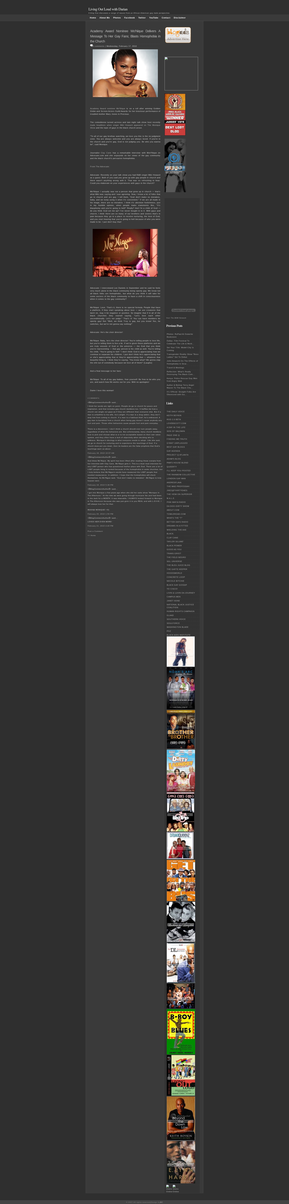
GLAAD (170, 615)
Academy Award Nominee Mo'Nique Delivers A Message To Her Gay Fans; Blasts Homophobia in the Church (125, 36)
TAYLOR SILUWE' (175, 542)
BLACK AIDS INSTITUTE (178, 635)
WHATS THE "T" (174, 518)
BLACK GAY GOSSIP (177, 585)
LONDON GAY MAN (176, 478)
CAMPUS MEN (174, 597)
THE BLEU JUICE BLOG (178, 565)
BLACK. (170, 534)
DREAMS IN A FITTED (177, 526)
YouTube (153, 18)
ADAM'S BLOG (174, 459)
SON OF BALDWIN (176, 431)
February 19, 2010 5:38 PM (100, 485)
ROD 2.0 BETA (174, 419)
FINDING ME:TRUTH (177, 439)
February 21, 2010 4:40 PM (100, 526)
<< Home (92, 535)
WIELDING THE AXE (176, 530)
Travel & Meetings (175, 368)
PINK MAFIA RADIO (176, 502)
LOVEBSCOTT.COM (176, 423)
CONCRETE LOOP (176, 577)
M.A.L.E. (171, 498)
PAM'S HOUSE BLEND (177, 463)
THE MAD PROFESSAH (178, 486)
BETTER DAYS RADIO (177, 522)
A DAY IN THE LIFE (176, 427)
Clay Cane (106, 153)
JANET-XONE (173, 601)
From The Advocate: (100, 167)
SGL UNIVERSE (174, 561)
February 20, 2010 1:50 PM (100, 514)
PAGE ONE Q (173, 435)
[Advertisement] (179, 248)
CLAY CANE (172, 538)
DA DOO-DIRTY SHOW (178, 506)
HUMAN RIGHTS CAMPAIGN (181, 611)
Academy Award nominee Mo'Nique (107, 109)
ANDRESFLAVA (174, 482)
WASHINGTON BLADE (177, 627)
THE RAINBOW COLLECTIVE (181, 475)
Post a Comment (95, 531)
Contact (166, 18)
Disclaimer (180, 18)
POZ (169, 631)
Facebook (129, 18)
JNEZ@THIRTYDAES (177, 490)
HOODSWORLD (174, 573)
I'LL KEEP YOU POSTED (179, 471)
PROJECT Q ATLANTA (177, 455)
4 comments (99, 46)
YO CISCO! (172, 589)
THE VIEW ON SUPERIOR (179, 494)
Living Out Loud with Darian (107, 9)
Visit (176, 318)
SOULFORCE (173, 623)
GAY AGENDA (173, 451)
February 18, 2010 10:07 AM (101, 453)
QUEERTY (172, 467)
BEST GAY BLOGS (176, 447)
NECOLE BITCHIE (175, 581)
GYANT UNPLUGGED (177, 443)
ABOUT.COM (173, 510)
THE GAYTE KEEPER (177, 569)
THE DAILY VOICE (176, 412)
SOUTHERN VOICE (176, 619)
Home (93, 18)
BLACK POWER (174, 546)
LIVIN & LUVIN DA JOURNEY (181, 593)
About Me (105, 18)
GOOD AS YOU (174, 549)
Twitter (142, 18)
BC (161, 1202)
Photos (117, 18)
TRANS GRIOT (174, 553)
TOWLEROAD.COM (176, 514)
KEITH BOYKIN (174, 415)
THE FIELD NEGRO (176, 557)
